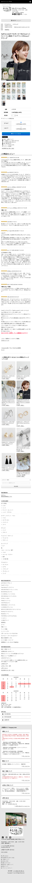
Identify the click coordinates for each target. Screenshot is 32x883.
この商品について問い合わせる (11, 140)
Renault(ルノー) (5, 613)
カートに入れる (16, 133)
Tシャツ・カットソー (8, 510)
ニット (4, 507)
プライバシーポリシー (7, 868)
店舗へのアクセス (6, 862)
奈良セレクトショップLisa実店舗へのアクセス (12, 653)
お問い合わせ (4, 668)
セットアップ (4, 543)
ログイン (3, 495)
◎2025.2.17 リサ (5, 340)
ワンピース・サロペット (7, 535)
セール (2, 624)
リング (4, 573)
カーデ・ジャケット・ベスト (8, 515)
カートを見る (24, 14)
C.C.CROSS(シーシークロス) (8, 594)
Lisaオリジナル (8, 25)
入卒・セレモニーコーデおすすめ (9, 633)
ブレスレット (6, 571)
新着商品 (7, 29)
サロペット (5, 540)
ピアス (4, 566)
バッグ (2, 545)
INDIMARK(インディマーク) (8, 605)
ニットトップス (5, 631)
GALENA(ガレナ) (5, 602)
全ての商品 (4, 503)
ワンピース (5, 538)
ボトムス (3, 527)
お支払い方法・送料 (6, 666)
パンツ (4, 530)
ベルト (4, 552)
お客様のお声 (4, 663)
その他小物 (5, 559)
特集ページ (4, 626)
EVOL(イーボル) (5, 598)
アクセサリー (8, 24)
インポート (4, 618)
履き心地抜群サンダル (6, 637)
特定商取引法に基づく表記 (8, 148)
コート (4, 524)
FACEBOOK (7, 714)
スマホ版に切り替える (18, 871)
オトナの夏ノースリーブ (7, 640)
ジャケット (5, 522)
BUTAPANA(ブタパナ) (6, 591)
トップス (3, 505)
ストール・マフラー (8, 554)
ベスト (4, 517)
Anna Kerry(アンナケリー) (7, 587)
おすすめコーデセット (6, 583)
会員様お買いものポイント (7, 651)
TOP (2, 24)
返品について (5, 866)
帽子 (4, 556)
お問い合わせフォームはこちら (23, 806)
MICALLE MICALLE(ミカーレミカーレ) (11, 609)
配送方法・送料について (7, 864)
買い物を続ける (7, 143)
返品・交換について (8, 139)
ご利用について (5, 859)
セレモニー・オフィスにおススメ (9, 635)
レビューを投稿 (7, 146)
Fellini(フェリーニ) (5, 600)
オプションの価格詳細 (8, 118)
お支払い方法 (5, 861)
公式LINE (6, 720)
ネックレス (5, 564)
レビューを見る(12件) (8, 144)
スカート (5, 532)
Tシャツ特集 (4, 629)
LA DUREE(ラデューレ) (7, 607)
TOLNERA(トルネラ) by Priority (9, 616)
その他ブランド (5, 620)
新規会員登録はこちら (6, 496)
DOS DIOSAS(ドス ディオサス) (8, 596)
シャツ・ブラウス (7, 512)
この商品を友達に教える (9, 142)
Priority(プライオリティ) (7, 611)
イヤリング (15, 24)
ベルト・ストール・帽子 (7, 550)
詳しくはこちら (26, 756)
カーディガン (6, 520)
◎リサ (2, 350)
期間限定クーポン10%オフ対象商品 (9, 642)
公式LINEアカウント (6, 658)
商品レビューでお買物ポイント (8, 655)
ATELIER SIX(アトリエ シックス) (9, 589)
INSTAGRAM (7, 717)
